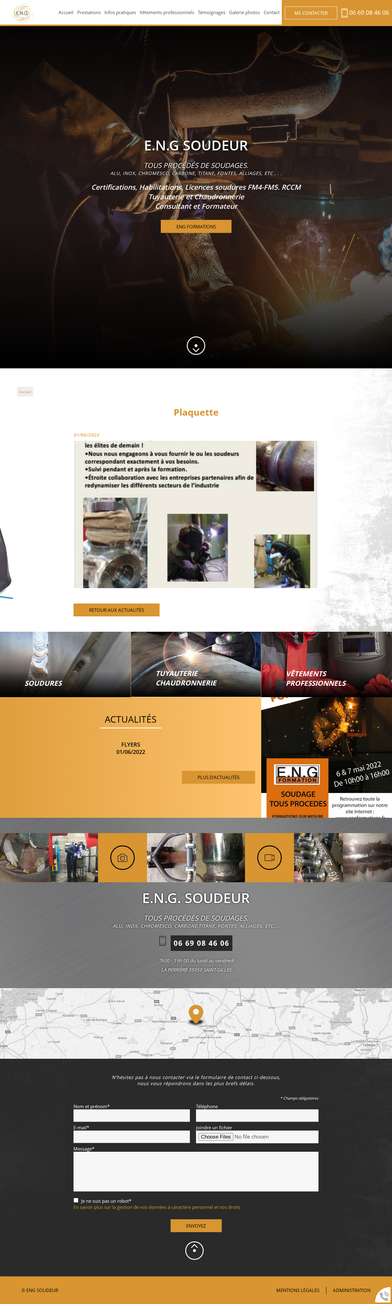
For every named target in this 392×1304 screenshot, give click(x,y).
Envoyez (196, 1226)
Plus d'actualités (218, 777)
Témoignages (211, 12)
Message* (84, 1149)
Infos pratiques (120, 12)
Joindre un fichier (214, 1127)
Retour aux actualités (116, 610)
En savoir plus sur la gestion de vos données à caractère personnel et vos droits (157, 1207)
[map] (196, 1023)
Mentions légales (297, 1290)
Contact (272, 12)
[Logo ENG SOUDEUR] (24, 13)
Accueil (66, 12)
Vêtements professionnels (167, 12)
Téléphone (207, 1106)
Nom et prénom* (92, 1106)
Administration (352, 1290)
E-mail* (81, 1127)
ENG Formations (196, 226)
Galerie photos (244, 12)
